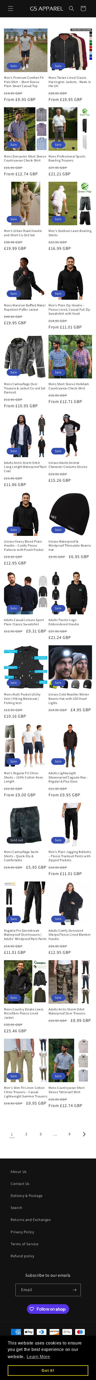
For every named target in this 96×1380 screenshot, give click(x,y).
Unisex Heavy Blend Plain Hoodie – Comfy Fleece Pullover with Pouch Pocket (24, 545)
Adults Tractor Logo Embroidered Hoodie (64, 622)
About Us (19, 1171)
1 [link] (12, 1134)
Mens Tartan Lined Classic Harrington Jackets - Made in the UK (70, 82)
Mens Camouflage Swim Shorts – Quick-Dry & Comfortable (21, 856)
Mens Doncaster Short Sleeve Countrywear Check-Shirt (25, 158)
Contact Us (20, 1183)
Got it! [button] (48, 1370)
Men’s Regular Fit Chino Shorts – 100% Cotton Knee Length (23, 777)
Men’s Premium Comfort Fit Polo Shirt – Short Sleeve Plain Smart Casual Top (24, 82)
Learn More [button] (38, 1356)
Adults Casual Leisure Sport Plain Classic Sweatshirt (24, 622)
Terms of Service (25, 1243)
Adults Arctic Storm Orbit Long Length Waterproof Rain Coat (25, 467)
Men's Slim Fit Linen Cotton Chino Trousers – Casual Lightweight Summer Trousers (25, 1092)
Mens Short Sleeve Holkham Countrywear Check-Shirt (69, 386)
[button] (11, 8)
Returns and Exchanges (31, 1219)
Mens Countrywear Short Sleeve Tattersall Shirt (67, 1090)
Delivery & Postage (27, 1195)
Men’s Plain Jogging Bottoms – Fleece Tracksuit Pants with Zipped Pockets (70, 856)
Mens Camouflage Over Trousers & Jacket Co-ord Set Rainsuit (25, 388)
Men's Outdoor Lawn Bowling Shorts (70, 233)
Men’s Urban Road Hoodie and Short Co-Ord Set (23, 233)
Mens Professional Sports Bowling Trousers (67, 158)
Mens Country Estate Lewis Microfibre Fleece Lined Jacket (23, 1013)
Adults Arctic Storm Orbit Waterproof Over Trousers (67, 1011)
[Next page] (84, 1134)
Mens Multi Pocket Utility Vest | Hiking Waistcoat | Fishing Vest (22, 698)
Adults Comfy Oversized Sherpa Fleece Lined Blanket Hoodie (69, 934)
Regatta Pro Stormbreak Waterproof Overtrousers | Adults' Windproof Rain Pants (25, 934)
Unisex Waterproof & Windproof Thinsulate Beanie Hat (70, 545)
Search (16, 1207)
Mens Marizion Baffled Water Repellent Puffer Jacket (25, 307)
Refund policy (22, 1256)
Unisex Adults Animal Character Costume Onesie (68, 465)
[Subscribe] (75, 1290)
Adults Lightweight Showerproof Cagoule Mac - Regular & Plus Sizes (68, 777)
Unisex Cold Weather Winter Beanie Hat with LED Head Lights (69, 698)
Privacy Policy (22, 1231)
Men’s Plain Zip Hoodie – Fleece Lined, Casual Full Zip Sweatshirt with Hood (69, 309)
